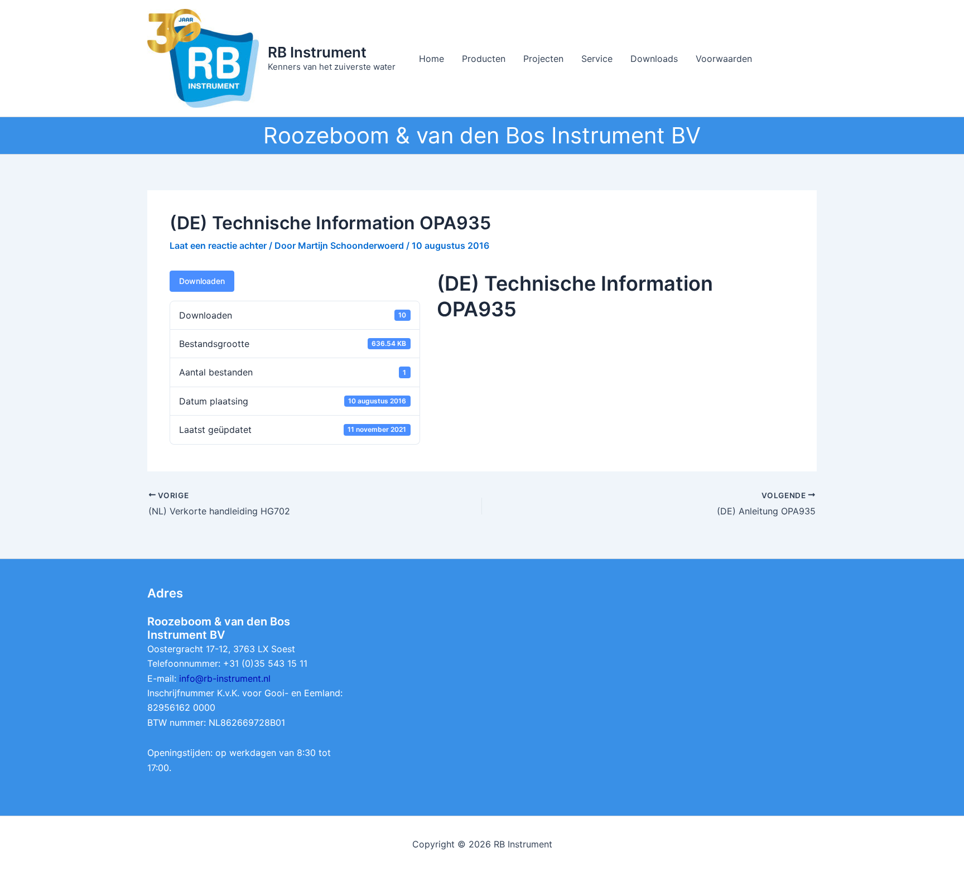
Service (597, 58)
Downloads (654, 58)
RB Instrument (317, 52)
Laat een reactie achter (218, 245)
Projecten (543, 58)
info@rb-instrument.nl (225, 678)
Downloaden (202, 281)
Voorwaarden (724, 58)
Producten (483, 58)
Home (431, 58)
